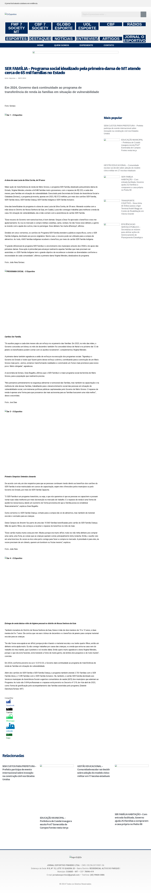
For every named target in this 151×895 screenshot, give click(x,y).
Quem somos (61, 45)
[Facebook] (107, 3)
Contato (109, 45)
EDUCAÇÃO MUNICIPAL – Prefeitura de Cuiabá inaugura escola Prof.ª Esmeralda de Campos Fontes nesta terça (132, 145)
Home (40, 45)
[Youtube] (125, 3)
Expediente (86, 45)
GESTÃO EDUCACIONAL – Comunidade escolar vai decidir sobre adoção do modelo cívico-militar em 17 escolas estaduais (122, 168)
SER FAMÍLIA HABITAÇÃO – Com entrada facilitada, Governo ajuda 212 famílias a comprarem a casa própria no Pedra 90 (131, 819)
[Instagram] (89, 3)
